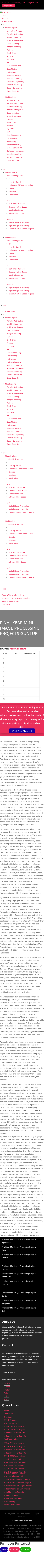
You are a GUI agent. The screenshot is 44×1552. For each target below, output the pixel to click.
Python (10, 50)
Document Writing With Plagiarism (16, 598)
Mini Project (10, 521)
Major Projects (11, 28)
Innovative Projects (14, 31)
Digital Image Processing (19, 225)
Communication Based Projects (21, 229)
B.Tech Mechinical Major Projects (17, 1482)
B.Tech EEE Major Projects (14, 1456)
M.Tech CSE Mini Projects (14, 1433)
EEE (4, 305)
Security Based (15, 182)
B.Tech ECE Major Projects (14, 1446)
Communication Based (18, 207)
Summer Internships (10, 601)
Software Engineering (15, 81)
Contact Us (6, 604)
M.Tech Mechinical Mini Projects (17, 1489)
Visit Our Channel (22, 731)
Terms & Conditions (12, 1504)
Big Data (10, 59)
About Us (5, 18)
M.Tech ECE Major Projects (15, 1453)
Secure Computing (14, 88)
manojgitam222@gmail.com (13, 1379)
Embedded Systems (15, 175)
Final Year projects (11, 1439)
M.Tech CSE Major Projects (15, 1436)
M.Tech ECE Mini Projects (14, 1450)
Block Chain (11, 53)
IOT (8, 62)
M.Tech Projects (8, 311)
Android (10, 56)
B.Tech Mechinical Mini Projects (17, 1479)
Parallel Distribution (15, 34)
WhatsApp (26, 1549)
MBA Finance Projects (13, 1498)
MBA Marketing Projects (14, 1492)
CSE (4, 24)
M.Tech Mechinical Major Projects (18, 1485)
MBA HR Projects (11, 1495)
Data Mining (12, 69)
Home (4, 15)
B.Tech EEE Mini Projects (14, 1459)
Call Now (4, 1549)
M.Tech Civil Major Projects (15, 1476)
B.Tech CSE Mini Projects (14, 1426)
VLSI (8, 200)
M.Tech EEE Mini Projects (14, 1465)
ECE (4, 169)
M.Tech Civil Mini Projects (14, 1473)
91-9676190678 (8, 1372)
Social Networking (14, 85)
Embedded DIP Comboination (21, 185)
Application (13, 194)
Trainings (8, 1417)
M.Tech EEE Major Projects (15, 1462)
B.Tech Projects (8, 21)
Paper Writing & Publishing (13, 595)
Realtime (12, 191)
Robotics (12, 188)
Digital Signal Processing (19, 222)
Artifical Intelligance (15, 40)
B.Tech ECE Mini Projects (14, 1443)
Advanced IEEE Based (17, 213)
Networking (11, 72)
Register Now (14, 1549)
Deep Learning (13, 43)
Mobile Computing (14, 78)
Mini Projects (10, 97)
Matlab (10, 219)
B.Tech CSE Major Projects (14, 1429)
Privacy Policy (9, 1501)
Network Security (14, 75)
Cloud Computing (14, 66)
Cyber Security (13, 91)
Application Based (16, 210)
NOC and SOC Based (17, 204)
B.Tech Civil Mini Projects (14, 1469)
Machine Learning (14, 37)
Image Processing (14, 47)
